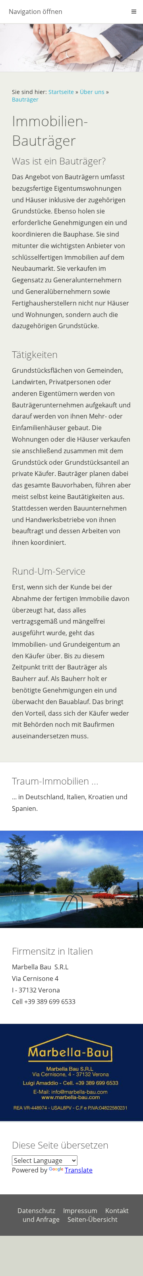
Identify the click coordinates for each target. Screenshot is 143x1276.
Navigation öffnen (35, 11)
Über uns (92, 92)
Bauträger (25, 99)
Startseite (61, 92)
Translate (79, 1170)
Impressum (80, 1210)
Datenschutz (36, 1210)
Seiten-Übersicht (93, 1219)
